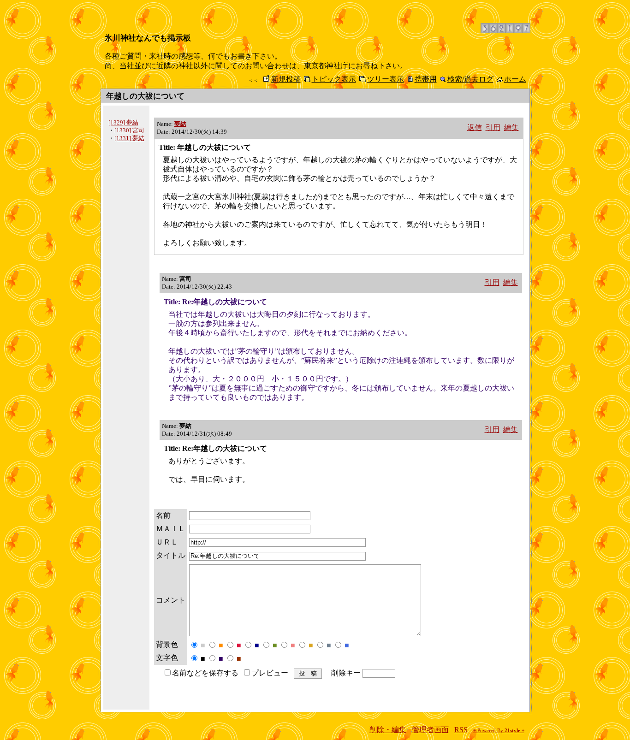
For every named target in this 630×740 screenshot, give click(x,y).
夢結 (180, 123)
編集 (511, 127)
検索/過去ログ (470, 79)
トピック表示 (334, 79)
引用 (493, 127)
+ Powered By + (498, 730)
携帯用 (426, 79)
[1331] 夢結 (129, 138)
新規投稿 (286, 79)
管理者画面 (430, 730)
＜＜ (253, 80)
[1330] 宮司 (129, 130)
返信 (474, 127)
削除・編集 (387, 730)
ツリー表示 (385, 79)
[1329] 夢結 (123, 122)
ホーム (515, 79)
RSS (461, 730)
